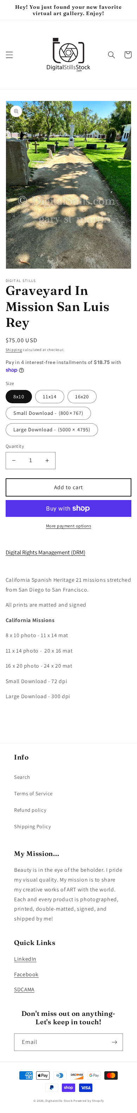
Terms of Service (33, 793)
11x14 (50, 396)
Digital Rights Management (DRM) (45, 552)
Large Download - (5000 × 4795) (52, 429)
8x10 (18, 396)
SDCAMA (24, 989)
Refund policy (30, 810)
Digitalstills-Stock (58, 1101)
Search (22, 777)
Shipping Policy (32, 826)
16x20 (82, 396)
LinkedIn (25, 959)
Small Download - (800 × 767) (48, 413)
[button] (9, 55)
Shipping (14, 349)
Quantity (15, 446)
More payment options (68, 526)
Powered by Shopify (88, 1101)
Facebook (26, 974)
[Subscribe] (114, 1042)
